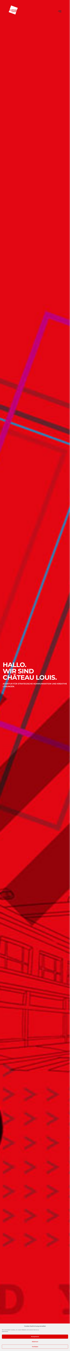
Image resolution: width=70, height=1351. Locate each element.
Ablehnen (35, 1341)
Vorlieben (35, 1346)
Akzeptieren (35, 1336)
